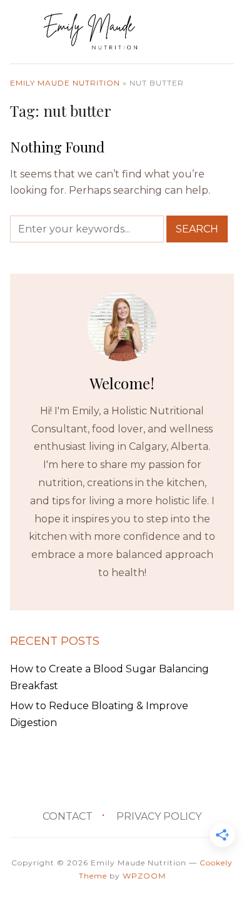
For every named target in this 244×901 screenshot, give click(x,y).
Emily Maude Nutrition (65, 82)
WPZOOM (144, 875)
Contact (68, 816)
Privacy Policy (158, 816)
